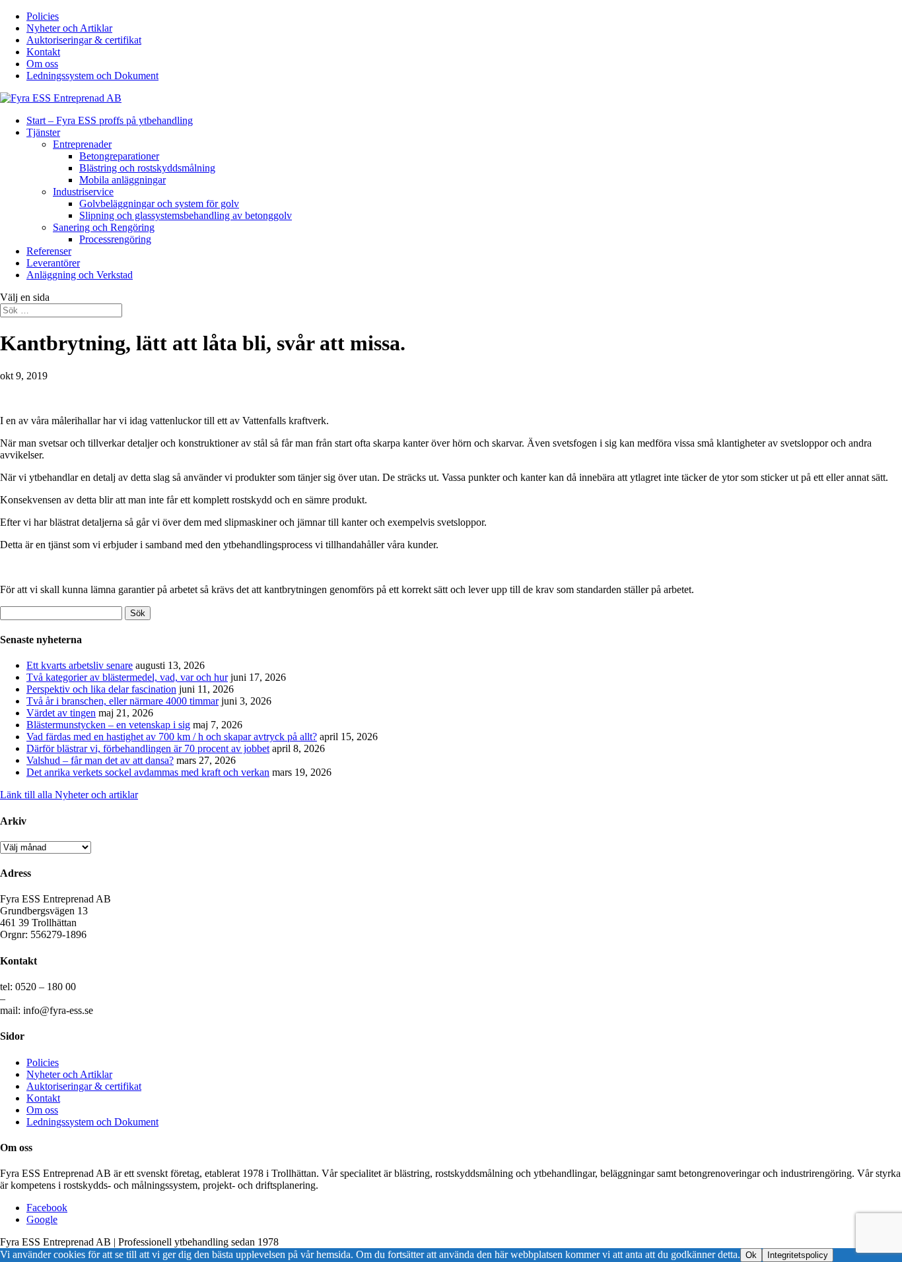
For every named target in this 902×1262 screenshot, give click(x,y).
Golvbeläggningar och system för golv (159, 203)
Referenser (48, 251)
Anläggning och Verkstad (79, 274)
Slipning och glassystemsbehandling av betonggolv (185, 215)
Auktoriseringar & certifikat (83, 40)
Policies (42, 16)
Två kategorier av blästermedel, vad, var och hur (127, 677)
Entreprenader (82, 144)
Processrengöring (115, 239)
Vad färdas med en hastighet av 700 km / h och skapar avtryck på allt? (171, 736)
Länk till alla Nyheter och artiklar (69, 794)
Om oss (42, 63)
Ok (751, 1255)
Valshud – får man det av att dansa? (100, 760)
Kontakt (43, 51)
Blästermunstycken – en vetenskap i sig (108, 724)
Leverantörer (53, 262)
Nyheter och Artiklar (69, 28)
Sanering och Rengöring (104, 227)
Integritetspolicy (797, 1255)
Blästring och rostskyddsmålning (147, 168)
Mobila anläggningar (122, 179)
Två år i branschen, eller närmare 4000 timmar (122, 701)
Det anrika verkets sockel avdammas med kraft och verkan (147, 772)
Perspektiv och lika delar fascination (101, 689)
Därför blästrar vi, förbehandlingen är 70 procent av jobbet (147, 748)
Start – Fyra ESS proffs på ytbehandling (109, 120)
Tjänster (43, 132)
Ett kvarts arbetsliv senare (79, 665)
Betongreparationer (119, 156)
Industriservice (83, 191)
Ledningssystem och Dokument (92, 75)
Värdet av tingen (61, 712)
